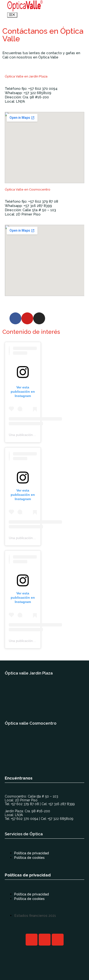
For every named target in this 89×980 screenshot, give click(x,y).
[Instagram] (39, 318)
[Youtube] (27, 318)
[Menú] (12, 15)
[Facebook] (15, 318)
